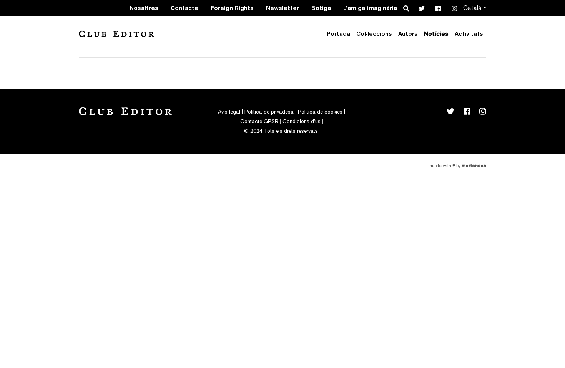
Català (472, 8)
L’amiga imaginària (370, 8)
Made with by (458, 165)
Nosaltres (144, 8)
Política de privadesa (269, 112)
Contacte (184, 8)
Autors (408, 33)
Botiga (321, 8)
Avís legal (229, 112)
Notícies (436, 33)
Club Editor (116, 33)
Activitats (469, 33)
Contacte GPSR (259, 121)
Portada (338, 33)
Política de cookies (320, 112)
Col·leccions (374, 33)
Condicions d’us (301, 121)
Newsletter (282, 8)
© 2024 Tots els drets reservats (281, 131)
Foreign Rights (232, 8)
